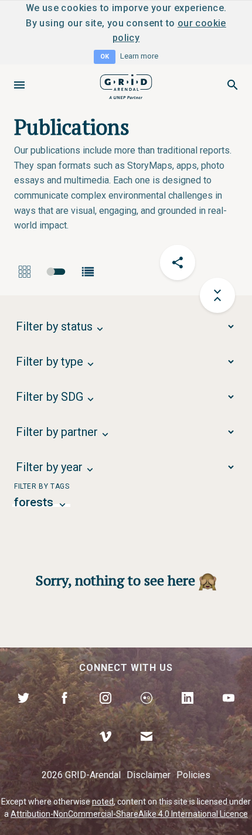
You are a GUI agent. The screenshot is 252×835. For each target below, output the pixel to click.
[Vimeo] (105, 750)
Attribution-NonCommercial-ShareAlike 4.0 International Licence (129, 814)
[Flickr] (146, 711)
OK (104, 56)
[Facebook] (64, 711)
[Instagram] (105, 711)
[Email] (146, 750)
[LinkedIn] (187, 711)
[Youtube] (228, 711)
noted (103, 801)
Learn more (139, 56)
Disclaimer (149, 775)
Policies (193, 775)
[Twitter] (23, 711)
